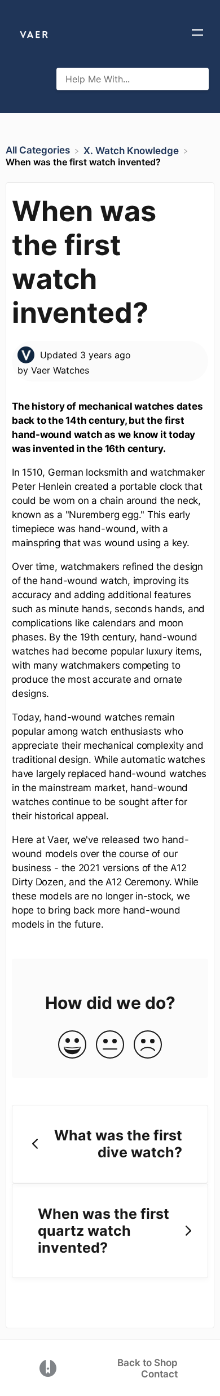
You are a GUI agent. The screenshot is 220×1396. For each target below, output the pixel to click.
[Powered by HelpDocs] (47, 1367)
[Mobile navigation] (197, 33)
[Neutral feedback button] (110, 1045)
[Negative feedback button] (147, 1045)
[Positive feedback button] (72, 1045)
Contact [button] (159, 1374)
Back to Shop (147, 1362)
